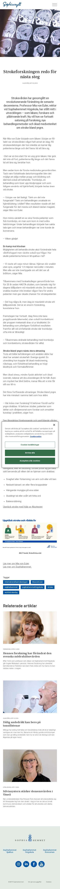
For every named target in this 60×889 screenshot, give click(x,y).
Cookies (49, 882)
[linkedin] (26, 864)
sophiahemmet (11, 587)
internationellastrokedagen (16, 582)
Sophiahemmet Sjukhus (9, 851)
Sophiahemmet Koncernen (49, 851)
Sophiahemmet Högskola (29, 851)
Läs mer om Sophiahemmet (17, 567)
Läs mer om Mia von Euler (16, 563)
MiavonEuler (37, 582)
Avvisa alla (30, 453)
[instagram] (18, 864)
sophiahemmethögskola (32, 587)
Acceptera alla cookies (30, 461)
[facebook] (34, 864)
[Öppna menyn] (54, 4)
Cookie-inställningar (30, 445)
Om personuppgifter (35, 882)
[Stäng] (54, 424)
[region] (30, 444)
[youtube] (41, 864)
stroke (50, 587)
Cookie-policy (35, 436)
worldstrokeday (11, 592)
